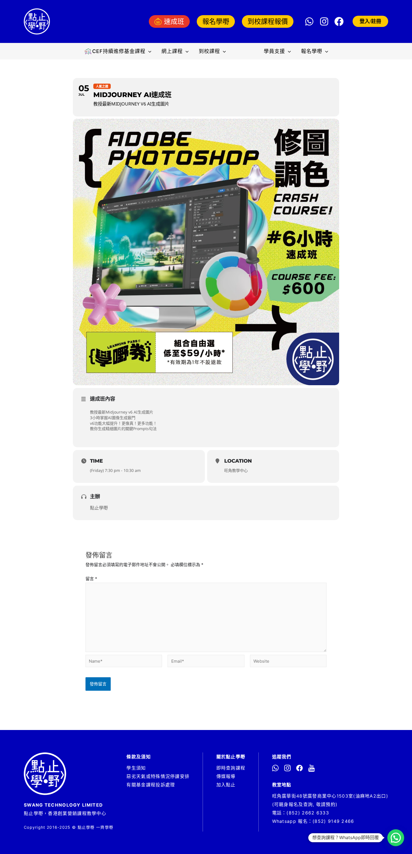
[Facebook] (339, 21)
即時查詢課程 (231, 768)
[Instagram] (324, 21)
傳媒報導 (226, 776)
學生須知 (136, 768)
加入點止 (226, 785)
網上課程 (172, 51)
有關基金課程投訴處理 (150, 785)
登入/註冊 (370, 21)
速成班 (174, 21)
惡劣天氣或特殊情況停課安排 (157, 776)
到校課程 (209, 51)
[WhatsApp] (309, 21)
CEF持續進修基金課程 (118, 51)
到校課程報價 (267, 21)
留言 (91, 578)
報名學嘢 (215, 21)
